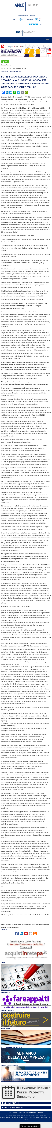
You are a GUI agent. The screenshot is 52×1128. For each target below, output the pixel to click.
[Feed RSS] (35, 933)
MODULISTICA (5, 1029)
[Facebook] (17, 933)
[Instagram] (30, 933)
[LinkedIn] (21, 933)
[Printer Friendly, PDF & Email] (5, 62)
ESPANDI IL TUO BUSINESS (9, 1065)
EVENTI (3, 962)
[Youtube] (26, 933)
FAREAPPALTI (5, 992)
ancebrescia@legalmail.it (40, 1117)
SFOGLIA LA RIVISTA (7, 1010)
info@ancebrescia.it (21, 68)
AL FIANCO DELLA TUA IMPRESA (11, 1047)
